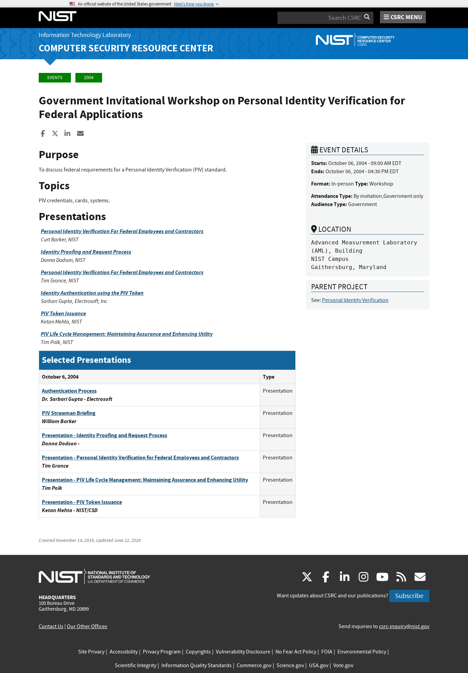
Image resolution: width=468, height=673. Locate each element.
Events (54, 77)
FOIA (326, 651)
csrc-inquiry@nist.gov (404, 626)
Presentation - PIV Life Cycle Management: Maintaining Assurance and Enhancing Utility (145, 479)
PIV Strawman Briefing (69, 413)
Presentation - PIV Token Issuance (82, 502)
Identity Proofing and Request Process (86, 251)
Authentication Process (69, 390)
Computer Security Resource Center (126, 48)
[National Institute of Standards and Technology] (94, 576)
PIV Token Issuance (63, 313)
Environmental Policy (361, 651)
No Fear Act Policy (295, 651)
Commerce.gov (254, 665)
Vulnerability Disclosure (243, 651)
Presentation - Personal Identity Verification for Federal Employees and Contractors (140, 457)
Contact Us (51, 626)
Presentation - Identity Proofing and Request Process (104, 435)
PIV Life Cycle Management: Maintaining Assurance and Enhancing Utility (127, 334)
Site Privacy (91, 651)
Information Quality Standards (196, 665)
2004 (89, 77)
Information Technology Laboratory (85, 35)
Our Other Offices (87, 626)
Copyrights (198, 651)
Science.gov (290, 665)
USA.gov (318, 665)
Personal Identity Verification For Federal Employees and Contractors (122, 231)
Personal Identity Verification (355, 300)
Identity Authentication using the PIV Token (92, 292)
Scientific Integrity (135, 665)
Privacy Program (162, 651)
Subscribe (409, 596)
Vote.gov (343, 665)
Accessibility (124, 651)
